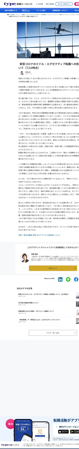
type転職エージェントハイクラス (49, 14)
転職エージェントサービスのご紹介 (30, 14)
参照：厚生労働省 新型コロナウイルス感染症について (39, 235)
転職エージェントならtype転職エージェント (10, 445)
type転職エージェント (15, 14)
